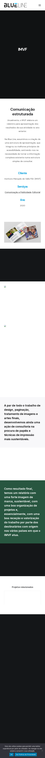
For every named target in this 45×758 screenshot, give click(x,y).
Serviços (22, 651)
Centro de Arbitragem (22, 665)
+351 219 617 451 (22, 730)
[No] (42, 750)
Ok (11, 754)
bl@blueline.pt (22, 720)
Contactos (22, 673)
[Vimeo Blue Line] (26, 636)
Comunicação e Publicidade (18, 192)
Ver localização (21, 701)
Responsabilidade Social (22, 658)
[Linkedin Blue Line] (18, 636)
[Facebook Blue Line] (22, 636)
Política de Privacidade (22, 662)
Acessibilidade (22, 654)
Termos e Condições (22, 669)
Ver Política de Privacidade (26, 754)
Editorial (36, 192)
